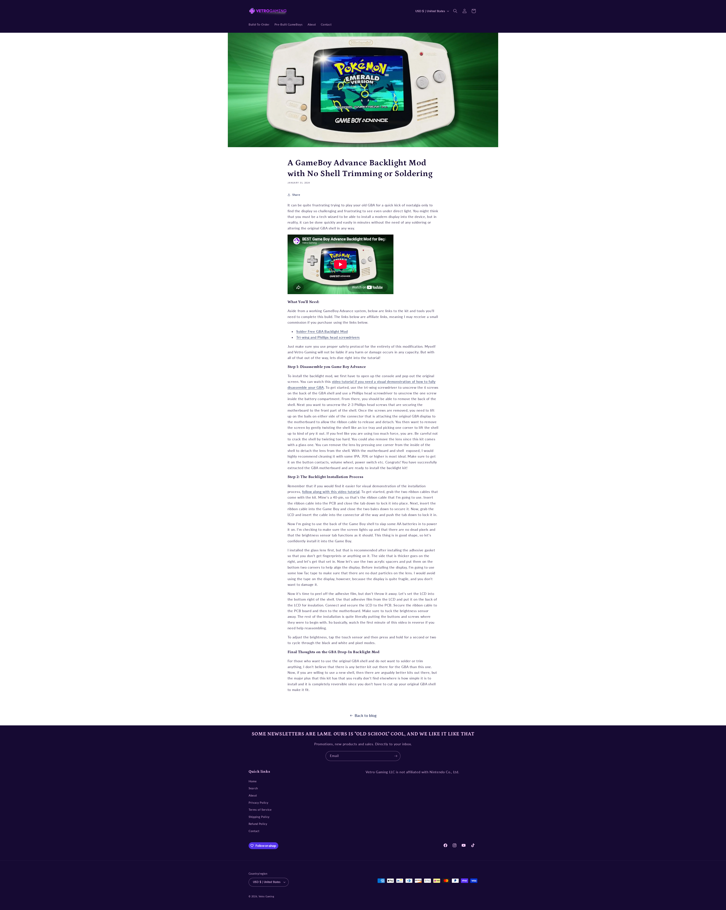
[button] (455, 11)
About (253, 795)
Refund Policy (258, 823)
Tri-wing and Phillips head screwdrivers (328, 337)
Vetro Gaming (266, 896)
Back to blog (366, 715)
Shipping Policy (259, 816)
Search (253, 788)
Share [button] (296, 194)
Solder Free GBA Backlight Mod (322, 331)
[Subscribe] (395, 756)
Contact (254, 831)
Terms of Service (260, 809)
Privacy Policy (258, 802)
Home (253, 781)
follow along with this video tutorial (331, 492)
